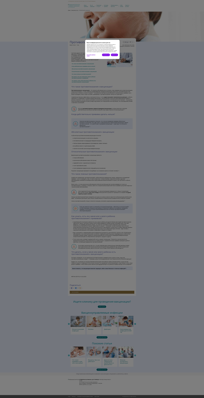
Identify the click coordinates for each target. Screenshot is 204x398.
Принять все (114, 54)
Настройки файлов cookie (91, 55)
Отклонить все (106, 54)
